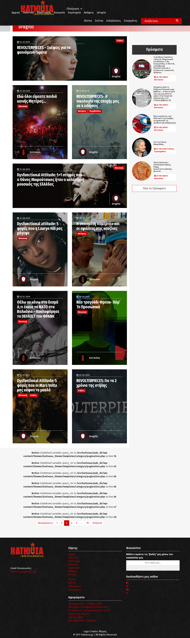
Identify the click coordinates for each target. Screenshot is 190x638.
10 (87, 523)
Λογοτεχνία (74, 568)
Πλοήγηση (72, 8)
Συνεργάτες (130, 20)
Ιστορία (101, 12)
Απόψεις (89, 12)
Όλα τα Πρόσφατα (154, 188)
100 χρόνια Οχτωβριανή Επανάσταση (88, 607)
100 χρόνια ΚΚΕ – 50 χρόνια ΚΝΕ (85, 603)
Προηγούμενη (45, 523)
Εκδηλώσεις (113, 20)
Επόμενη (97, 523)
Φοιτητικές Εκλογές (78, 613)
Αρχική (16, 12)
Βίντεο (88, 20)
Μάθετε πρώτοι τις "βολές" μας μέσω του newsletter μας (149, 556)
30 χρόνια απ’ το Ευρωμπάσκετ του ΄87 (89, 610)
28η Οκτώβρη (75, 617)
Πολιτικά (28, 12)
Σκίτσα (99, 20)
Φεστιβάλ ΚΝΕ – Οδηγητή (82, 620)
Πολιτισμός (44, 12)
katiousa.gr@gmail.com (23, 571)
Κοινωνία (59, 12)
